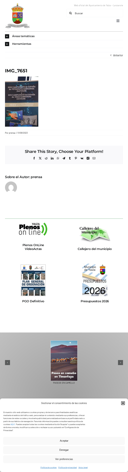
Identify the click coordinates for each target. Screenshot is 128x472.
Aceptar (64, 440)
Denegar (64, 449)
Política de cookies (48, 467)
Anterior (118, 55)
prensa (12, 132)
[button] (123, 403)
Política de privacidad (67, 467)
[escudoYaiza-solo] (17, 4)
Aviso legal (83, 467)
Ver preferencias (64, 459)
